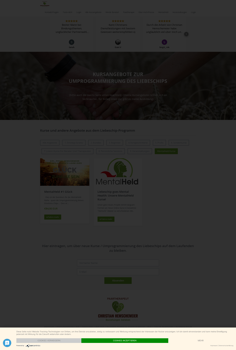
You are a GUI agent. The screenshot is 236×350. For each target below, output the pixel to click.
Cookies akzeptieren (124, 340)
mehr (201, 340)
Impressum (214, 345)
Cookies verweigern (49, 340)
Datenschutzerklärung (226, 345)
